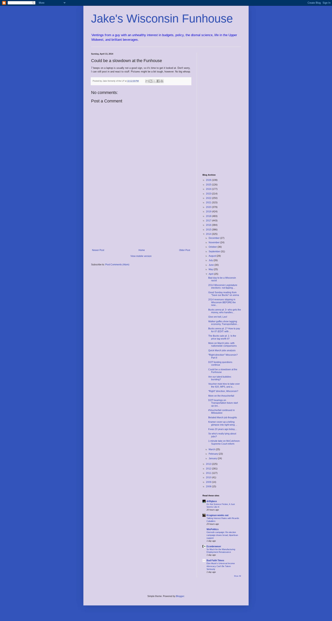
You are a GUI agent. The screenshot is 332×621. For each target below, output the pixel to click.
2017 (209, 220)
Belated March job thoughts (222, 417)
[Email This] (147, 81)
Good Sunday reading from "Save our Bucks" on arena (223, 293)
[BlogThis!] (151, 81)
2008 (209, 486)
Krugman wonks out (217, 515)
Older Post (184, 250)
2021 (209, 202)
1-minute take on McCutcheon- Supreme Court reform (224, 442)
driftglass (212, 501)
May (211, 269)
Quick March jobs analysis (222, 350)
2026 (209, 180)
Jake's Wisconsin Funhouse (162, 18)
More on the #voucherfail (221, 395)
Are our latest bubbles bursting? (219, 378)
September (215, 251)
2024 (209, 189)
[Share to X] (154, 81)
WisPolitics (213, 529)
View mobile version (141, 256)
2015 (209, 229)
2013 (209, 464)
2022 (209, 198)
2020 (209, 207)
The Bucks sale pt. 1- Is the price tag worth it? (222, 337)
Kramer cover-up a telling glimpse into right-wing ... (222, 423)
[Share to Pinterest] (162, 81)
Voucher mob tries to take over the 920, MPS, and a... (224, 385)
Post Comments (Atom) (117, 264)
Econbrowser (214, 546)
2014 (209, 234)
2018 (209, 216)
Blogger (180, 596)
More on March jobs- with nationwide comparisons (222, 344)
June (211, 265)
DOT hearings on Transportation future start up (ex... (223, 403)
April (211, 274)
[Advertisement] (141, 217)
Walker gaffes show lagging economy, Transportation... (223, 322)
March (212, 449)
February (214, 453)
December (214, 238)
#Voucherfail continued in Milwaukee (221, 411)
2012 (209, 468)
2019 (209, 211)
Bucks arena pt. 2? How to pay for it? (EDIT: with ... (224, 330)
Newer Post (98, 250)
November (214, 242)
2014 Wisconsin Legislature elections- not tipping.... (222, 286)
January (213, 458)
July (211, 260)
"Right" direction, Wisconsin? (223, 391)
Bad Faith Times (215, 560)
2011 (209, 473)
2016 (209, 225)
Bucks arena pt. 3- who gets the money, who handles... (224, 311)
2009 (209, 482)
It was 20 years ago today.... (222, 429)
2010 (209, 477)
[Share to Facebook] (158, 81)
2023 (209, 193)
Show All (237, 576)
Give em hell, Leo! (217, 316)
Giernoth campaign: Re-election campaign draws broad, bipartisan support (222, 535)
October (213, 247)
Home (142, 250)
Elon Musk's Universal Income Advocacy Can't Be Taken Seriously (221, 566)
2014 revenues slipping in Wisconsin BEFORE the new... (222, 302)
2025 (209, 184)
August (213, 256)
